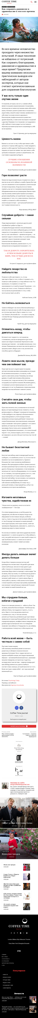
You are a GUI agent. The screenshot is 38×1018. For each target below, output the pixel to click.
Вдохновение (5, 851)
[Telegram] (20, 933)
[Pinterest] (17, 933)
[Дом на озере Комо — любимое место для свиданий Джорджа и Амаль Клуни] (32, 999)
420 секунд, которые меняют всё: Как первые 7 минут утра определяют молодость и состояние (13, 896)
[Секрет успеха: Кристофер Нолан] (19, 812)
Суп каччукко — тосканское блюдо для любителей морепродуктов (29, 735)
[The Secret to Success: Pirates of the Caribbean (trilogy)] (26, 886)
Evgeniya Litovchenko (17, 685)
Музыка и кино (6, 820)
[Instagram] (14, 933)
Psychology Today (13, 680)
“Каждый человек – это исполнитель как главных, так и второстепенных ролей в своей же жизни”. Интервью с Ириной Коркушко (15, 1008)
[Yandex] (24, 933)
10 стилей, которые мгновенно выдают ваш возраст (11, 905)
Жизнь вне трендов (9, 865)
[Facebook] (11, 933)
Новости (4, 6)
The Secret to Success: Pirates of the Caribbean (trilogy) (12, 885)
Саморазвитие (11, 6)
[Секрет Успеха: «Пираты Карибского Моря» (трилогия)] (26, 876)
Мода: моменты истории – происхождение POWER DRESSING (8, 735)
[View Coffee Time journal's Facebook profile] (21, 708)
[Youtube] (27, 933)
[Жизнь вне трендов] (19, 843)
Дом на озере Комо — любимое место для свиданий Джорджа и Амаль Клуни (14, 997)
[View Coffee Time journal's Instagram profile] (17, 708)
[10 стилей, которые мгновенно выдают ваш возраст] (26, 906)
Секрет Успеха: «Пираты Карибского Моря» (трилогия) (11, 876)
